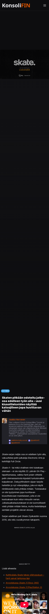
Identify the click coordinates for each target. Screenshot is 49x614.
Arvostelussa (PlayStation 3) (24, 587)
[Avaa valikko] (44, 5)
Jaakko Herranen (17, 419)
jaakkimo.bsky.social (19, 440)
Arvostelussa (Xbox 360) (22, 583)
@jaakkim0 (35, 440)
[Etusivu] (21, 5)
